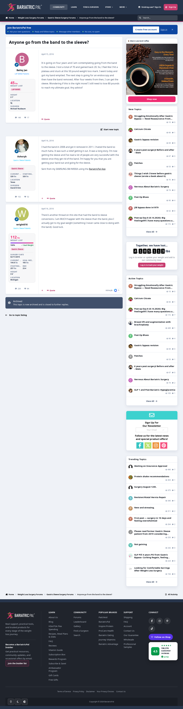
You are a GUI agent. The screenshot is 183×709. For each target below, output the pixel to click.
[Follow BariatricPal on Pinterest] (167, 621)
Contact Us (129, 630)
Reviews (53, 645)
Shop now (152, 99)
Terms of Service (64, 692)
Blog (51, 621)
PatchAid (103, 617)
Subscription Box (57, 654)
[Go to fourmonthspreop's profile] (130, 556)
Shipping (128, 617)
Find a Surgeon (81, 630)
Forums (77, 617)
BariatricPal (104, 621)
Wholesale (129, 639)
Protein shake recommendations (151, 476)
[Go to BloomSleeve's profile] (130, 174)
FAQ (51, 641)
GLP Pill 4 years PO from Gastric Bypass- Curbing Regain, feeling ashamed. (151, 557)
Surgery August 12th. (145, 486)
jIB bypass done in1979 (146, 207)
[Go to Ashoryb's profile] (22, 146)
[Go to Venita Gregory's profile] (130, 545)
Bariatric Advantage (108, 644)
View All (150, 231)
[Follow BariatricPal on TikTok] (152, 629)
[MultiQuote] (42, 198)
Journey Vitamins (107, 639)
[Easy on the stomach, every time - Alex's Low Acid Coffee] (151, 69)
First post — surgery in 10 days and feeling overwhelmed (152, 519)
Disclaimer (90, 692)
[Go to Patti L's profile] (130, 208)
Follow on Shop (162, 637)
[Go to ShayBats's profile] (130, 498)
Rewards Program (57, 659)
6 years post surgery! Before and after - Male (154, 151)
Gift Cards (53, 675)
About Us (53, 617)
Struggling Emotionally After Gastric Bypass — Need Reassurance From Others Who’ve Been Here (153, 118)
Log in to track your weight (151, 265)
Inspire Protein (106, 626)
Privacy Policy (78, 692)
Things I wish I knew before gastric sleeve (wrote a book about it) (153, 175)
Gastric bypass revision (146, 139)
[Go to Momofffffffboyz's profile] (130, 477)
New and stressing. (144, 507)
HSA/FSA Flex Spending (55, 628)
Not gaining (140, 544)
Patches (138, 162)
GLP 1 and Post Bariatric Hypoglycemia (154, 389)
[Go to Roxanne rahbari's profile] (130, 164)
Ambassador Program (55, 669)
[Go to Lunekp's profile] (130, 151)
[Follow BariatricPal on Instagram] (159, 621)
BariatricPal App (97, 168)
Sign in (164, 29)
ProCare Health (106, 630)
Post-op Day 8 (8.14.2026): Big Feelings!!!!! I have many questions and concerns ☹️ (154, 220)
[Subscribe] (163, 430)
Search (77, 635)
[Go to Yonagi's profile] (130, 117)
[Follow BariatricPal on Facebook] (152, 621)
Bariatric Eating (106, 635)
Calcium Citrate (142, 129)
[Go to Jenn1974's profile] (130, 140)
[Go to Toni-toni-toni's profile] (130, 198)
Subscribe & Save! (57, 663)
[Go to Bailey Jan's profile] (22, 59)
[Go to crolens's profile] (130, 187)
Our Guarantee (131, 635)
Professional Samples (130, 645)
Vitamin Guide (56, 650)
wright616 (22, 224)
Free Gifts (53, 679)
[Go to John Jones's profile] (130, 532)
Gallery (77, 626)
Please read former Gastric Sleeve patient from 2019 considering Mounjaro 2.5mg (152, 534)
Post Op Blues (141, 197)
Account (128, 626)
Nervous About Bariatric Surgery (151, 186)
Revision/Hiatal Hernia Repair (150, 497)
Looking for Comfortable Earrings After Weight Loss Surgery (152, 569)
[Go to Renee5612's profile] (130, 130)
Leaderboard (80, 621)
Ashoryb (22, 156)
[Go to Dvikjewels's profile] (130, 569)
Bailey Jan (22, 70)
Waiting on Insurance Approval (150, 465)
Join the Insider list (17, 663)
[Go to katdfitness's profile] (130, 391)
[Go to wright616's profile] (22, 214)
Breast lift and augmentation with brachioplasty (152, 323)
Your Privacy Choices (105, 692)
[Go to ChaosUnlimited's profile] (130, 323)
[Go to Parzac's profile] (130, 508)
